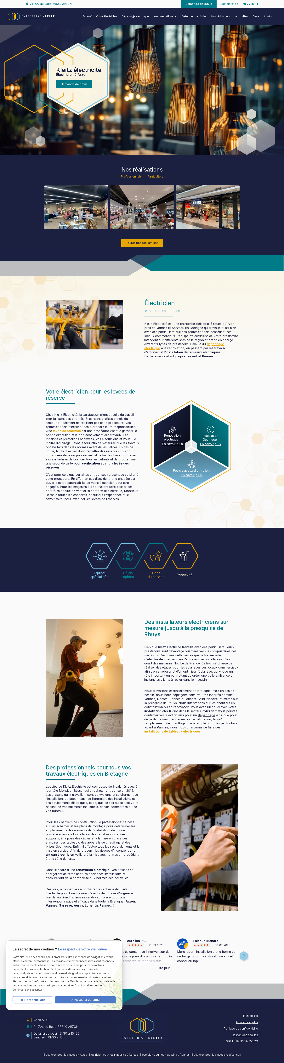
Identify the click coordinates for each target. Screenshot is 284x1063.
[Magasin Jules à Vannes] (208, 207)
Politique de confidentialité (241, 1028)
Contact (269, 16)
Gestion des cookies (245, 1035)
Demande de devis (198, 4)
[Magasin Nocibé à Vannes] (142, 207)
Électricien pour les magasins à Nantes (113, 1054)
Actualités (241, 16)
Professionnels (131, 176)
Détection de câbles (194, 16)
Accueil (86, 16)
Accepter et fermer (87, 1000)
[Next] (243, 954)
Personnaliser (34, 1000)
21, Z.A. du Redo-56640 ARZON (51, 3)
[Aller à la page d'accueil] (31, 16)
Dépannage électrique (135, 16)
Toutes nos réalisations (142, 243)
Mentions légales (247, 1022)
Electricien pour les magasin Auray (65, 1054)
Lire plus (164, 968)
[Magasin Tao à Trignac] (76, 207)
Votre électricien (106, 16)
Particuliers (155, 176)
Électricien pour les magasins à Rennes (165, 1054)
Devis (256, 16)
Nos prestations (163, 16)
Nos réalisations (221, 16)
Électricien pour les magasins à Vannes (216, 1054)
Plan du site (250, 1015)
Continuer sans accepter (27, 989)
